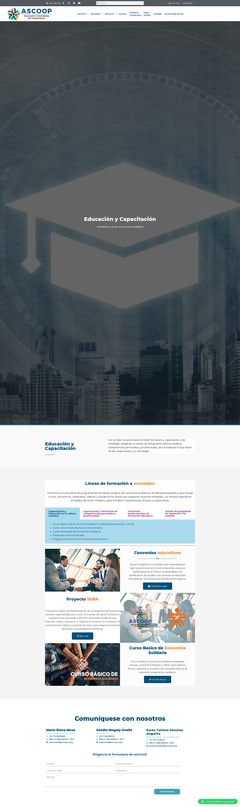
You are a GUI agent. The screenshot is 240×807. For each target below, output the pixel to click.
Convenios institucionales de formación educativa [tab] (140, 513)
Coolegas (157, 13)
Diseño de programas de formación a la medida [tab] (178, 513)
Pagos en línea (147, 13)
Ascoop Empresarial (173, 13)
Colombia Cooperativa (135, 13)
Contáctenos (187, 3)
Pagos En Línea (174, 3)
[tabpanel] (120, 532)
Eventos (123, 13)
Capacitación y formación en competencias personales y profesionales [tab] (100, 513)
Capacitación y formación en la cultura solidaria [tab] (62, 513)
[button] (218, 801)
